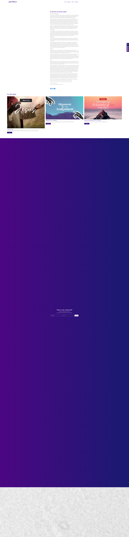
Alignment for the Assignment (51, 120)
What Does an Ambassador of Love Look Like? (92, 120)
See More (10, 132)
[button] (128, 44)
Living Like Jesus (10, 129)
